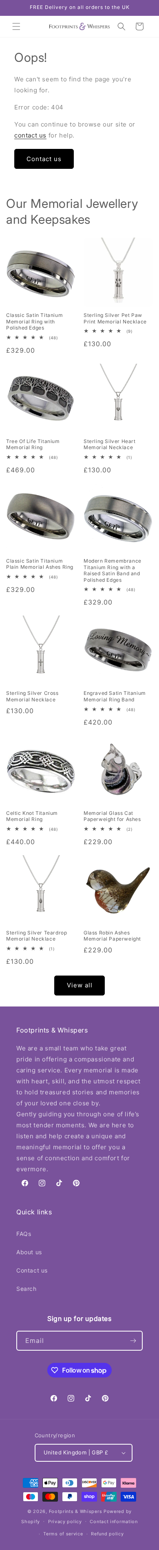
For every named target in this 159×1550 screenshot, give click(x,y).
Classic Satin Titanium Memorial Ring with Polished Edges (34, 321)
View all (80, 985)
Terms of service (63, 1534)
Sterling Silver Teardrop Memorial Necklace (36, 936)
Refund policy (107, 1534)
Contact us (44, 159)
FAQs (23, 1233)
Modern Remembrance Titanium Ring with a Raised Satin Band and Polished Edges (112, 570)
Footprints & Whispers (75, 1511)
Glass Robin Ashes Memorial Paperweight (112, 936)
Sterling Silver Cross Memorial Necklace (32, 696)
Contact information (113, 1521)
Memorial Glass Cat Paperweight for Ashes (112, 816)
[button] (16, 26)
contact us (30, 135)
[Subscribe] (133, 1341)
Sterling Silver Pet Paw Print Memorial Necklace (115, 318)
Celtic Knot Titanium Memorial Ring (32, 816)
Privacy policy (65, 1521)
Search (26, 1288)
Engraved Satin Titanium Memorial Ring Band (115, 696)
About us (29, 1252)
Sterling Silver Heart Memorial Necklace (110, 444)
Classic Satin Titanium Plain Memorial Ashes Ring (39, 564)
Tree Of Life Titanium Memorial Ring (33, 444)
